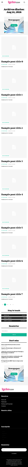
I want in (14, 334)
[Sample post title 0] (14, 47)
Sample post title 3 (12, 161)
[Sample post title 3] (14, 147)
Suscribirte (23, 320)
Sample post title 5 (12, 227)
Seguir (24, 317)
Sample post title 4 (12, 194)
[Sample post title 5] (14, 213)
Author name (4, 64)
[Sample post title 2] (14, 114)
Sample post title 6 (12, 260)
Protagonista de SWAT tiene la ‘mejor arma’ (12, 361)
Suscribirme (14, 453)
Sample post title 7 (12, 294)
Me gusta (24, 315)
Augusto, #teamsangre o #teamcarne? (11, 348)
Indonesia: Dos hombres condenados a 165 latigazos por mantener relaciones (11, 356)
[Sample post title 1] (14, 81)
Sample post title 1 (12, 94)
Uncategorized (5, 56)
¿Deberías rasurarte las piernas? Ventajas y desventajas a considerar (12, 352)
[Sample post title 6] (14, 247)
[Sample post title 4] (14, 180)
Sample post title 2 (12, 127)
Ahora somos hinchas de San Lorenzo (10, 344)
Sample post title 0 (12, 61)
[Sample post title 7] (14, 280)
